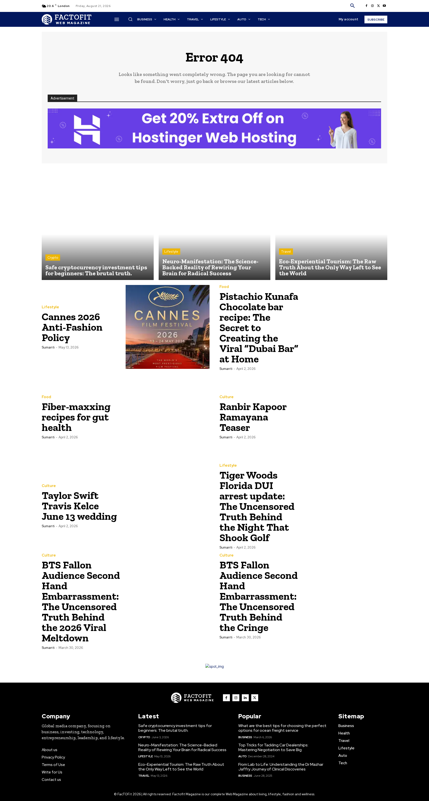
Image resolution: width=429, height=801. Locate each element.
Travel (286, 251)
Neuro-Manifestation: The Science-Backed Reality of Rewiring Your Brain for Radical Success (182, 747)
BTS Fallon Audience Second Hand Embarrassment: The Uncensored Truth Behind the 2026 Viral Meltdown (81, 601)
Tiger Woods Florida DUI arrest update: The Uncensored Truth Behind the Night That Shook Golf (256, 506)
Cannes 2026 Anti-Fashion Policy (72, 327)
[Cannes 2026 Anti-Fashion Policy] (168, 327)
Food (224, 287)
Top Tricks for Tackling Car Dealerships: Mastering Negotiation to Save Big (273, 747)
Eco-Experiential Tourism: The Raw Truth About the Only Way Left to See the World (181, 767)
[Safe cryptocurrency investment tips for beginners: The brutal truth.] (98, 224)
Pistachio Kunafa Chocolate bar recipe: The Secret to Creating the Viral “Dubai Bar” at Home (258, 327)
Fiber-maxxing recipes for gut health (76, 417)
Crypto (52, 257)
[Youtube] (384, 6)
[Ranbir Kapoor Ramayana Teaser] (345, 417)
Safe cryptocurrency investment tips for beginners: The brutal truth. (175, 728)
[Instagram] (372, 6)
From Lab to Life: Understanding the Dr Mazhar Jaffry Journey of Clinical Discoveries (280, 767)
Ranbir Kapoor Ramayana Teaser (253, 417)
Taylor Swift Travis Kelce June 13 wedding (79, 505)
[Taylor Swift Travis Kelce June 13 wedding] (168, 506)
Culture (226, 397)
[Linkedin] (245, 697)
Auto (242, 756)
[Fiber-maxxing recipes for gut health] (168, 417)
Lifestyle (171, 251)
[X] (378, 6)
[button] (352, 6)
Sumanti (48, 347)
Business (245, 737)
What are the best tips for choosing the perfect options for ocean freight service (282, 728)
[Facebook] (366, 6)
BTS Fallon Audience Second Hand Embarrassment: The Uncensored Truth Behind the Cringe (258, 596)
